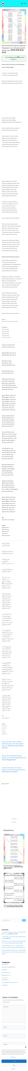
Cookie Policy (13, 1068)
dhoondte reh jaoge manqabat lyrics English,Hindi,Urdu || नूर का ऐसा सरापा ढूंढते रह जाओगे (13, 867)
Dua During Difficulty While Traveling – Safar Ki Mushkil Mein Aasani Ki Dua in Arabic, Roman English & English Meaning (14, 952)
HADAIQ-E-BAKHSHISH (7, 967)
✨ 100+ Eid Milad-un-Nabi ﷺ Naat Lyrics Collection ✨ (14, 58)
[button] (26, 1047)
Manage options (13, 1057)
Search (24, 920)
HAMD (3, 970)
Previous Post (14, 818)
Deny (14, 1065)
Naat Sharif (4, 980)
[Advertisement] (14, 102)
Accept (14, 1061)
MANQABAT (5, 975)
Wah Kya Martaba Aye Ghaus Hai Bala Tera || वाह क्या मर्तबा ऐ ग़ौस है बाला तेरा (13, 906)
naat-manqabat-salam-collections (9, 982)
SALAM (3, 985)
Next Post (14, 822)
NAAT (3, 978)
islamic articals (5, 972)
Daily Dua (4, 964)
